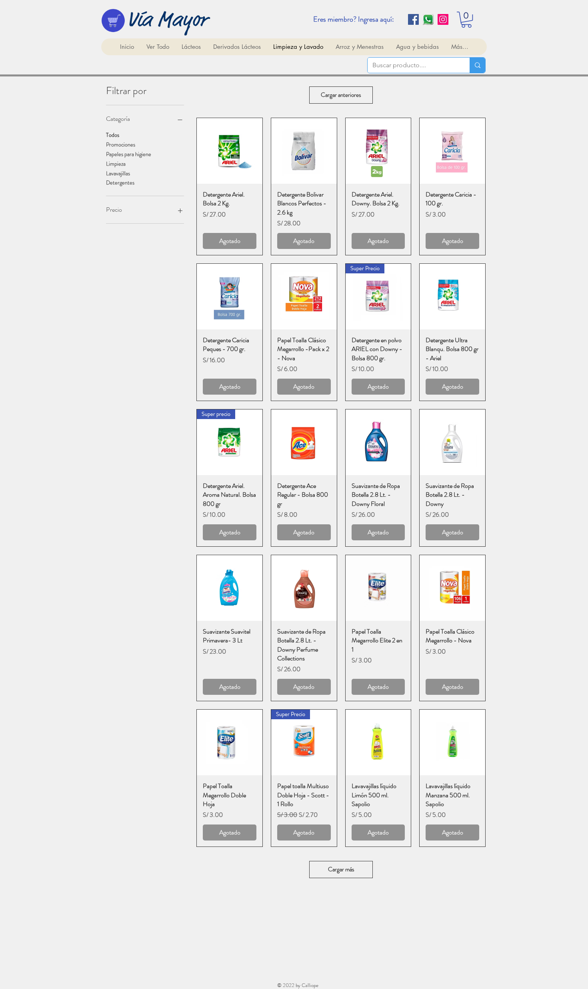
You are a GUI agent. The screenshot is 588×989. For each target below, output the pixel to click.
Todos (112, 135)
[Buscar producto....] (477, 65)
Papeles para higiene (128, 154)
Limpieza (116, 164)
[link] (466, 20)
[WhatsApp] (428, 19)
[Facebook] (413, 19)
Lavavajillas (118, 173)
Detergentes (120, 183)
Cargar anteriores (341, 94)
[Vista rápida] (229, 151)
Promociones (120, 144)
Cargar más (341, 869)
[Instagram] (443, 19)
